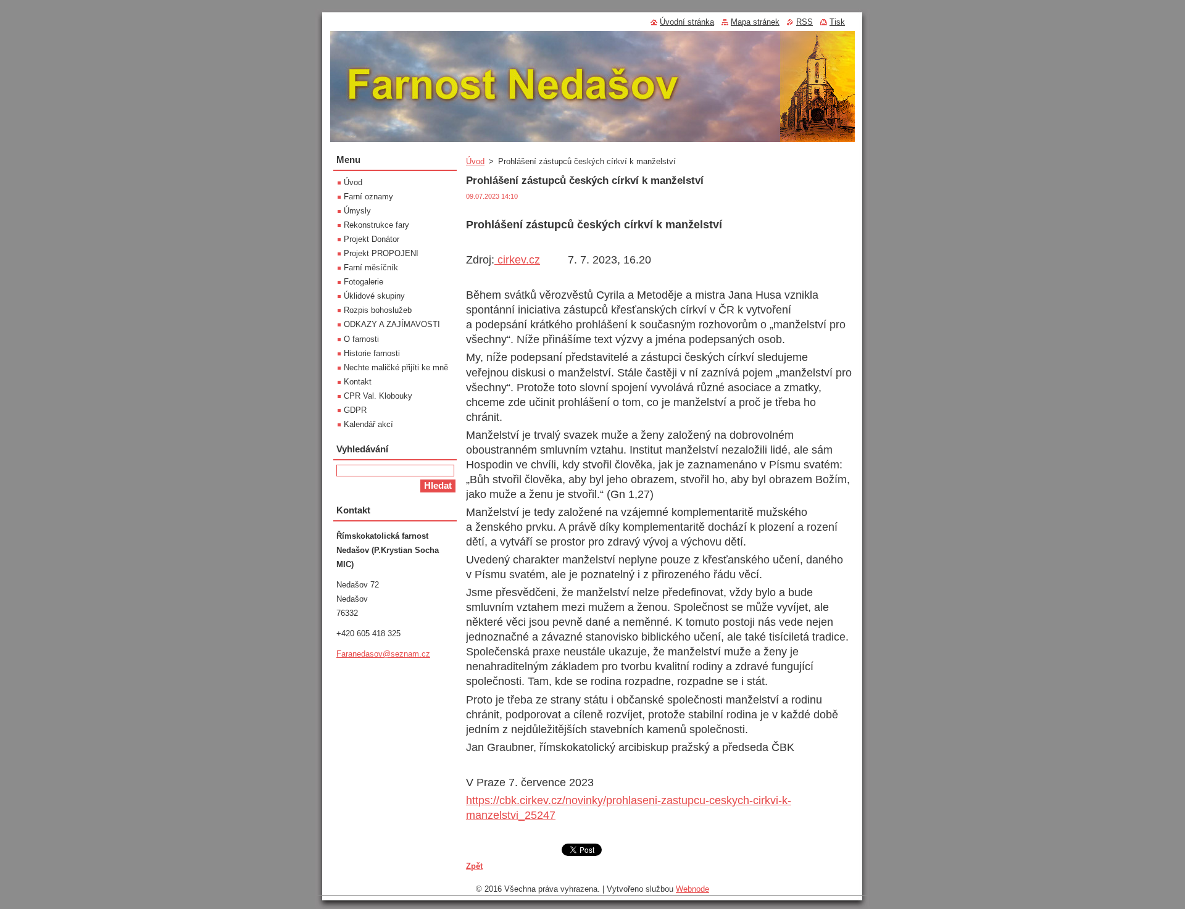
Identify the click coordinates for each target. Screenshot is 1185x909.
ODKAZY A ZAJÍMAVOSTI (392, 324)
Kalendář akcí (368, 424)
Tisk (837, 22)
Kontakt (358, 381)
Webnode (692, 889)
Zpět (474, 866)
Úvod (475, 161)
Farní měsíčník (371, 267)
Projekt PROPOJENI (381, 253)
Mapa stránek (755, 22)
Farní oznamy (368, 196)
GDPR (355, 410)
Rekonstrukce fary (376, 225)
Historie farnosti (372, 353)
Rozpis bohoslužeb (378, 310)
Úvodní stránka (687, 22)
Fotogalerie (363, 281)
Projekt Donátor (371, 239)
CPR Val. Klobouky (378, 396)
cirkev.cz (517, 260)
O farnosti (361, 339)
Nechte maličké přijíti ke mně (396, 367)
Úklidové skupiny (374, 296)
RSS (804, 22)
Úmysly (357, 210)
